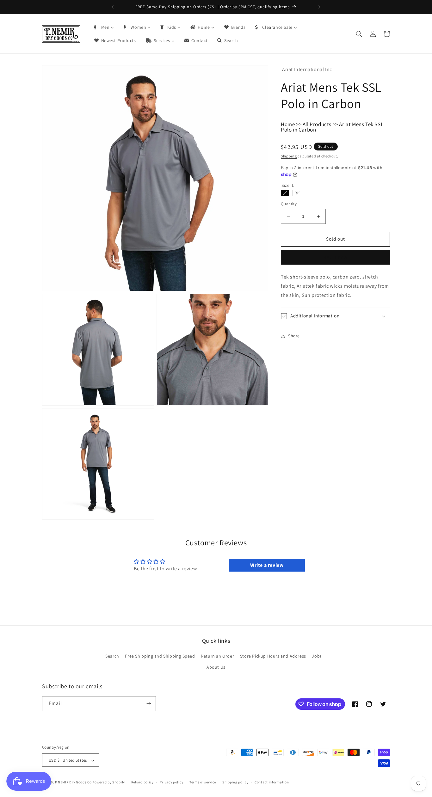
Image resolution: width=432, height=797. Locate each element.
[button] (359, 34)
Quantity (289, 204)
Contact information (272, 782)
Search (112, 656)
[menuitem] (104, 27)
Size (287, 185)
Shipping (289, 156)
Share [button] (294, 336)
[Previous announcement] (113, 7)
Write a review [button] (266, 565)
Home (288, 124)
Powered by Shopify (108, 782)
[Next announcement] (319, 7)
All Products (317, 124)
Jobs (317, 656)
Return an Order (217, 656)
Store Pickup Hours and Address (273, 656)
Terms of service (202, 782)
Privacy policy (171, 782)
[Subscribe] (149, 703)
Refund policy (142, 782)
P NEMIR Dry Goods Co (73, 782)
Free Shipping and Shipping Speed (160, 656)
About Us (216, 667)
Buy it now (336, 257)
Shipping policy (235, 782)
